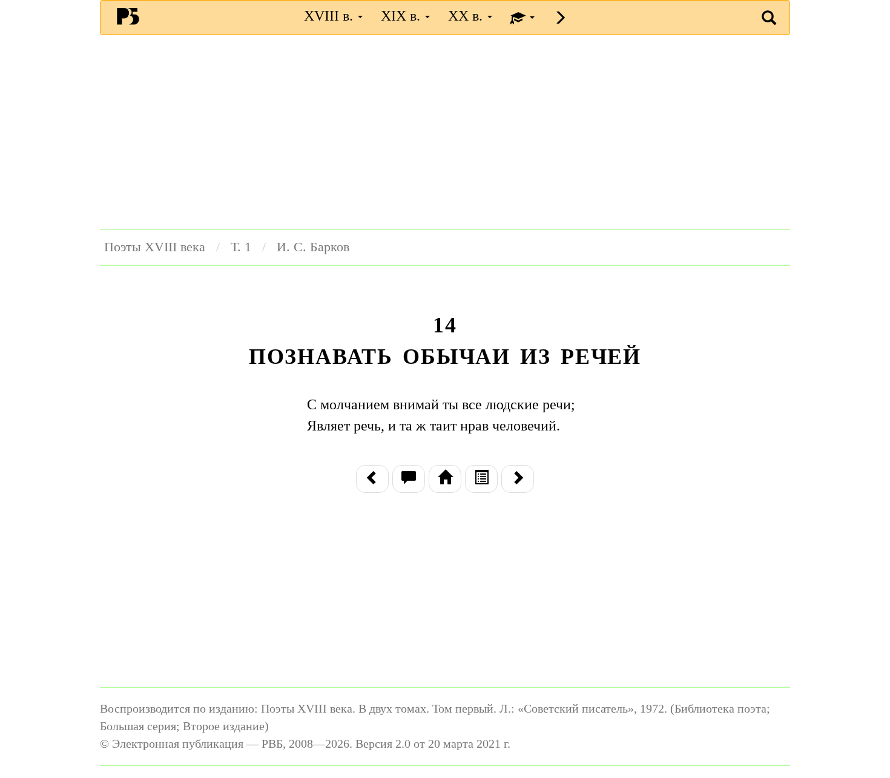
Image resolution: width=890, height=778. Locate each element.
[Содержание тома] (445, 479)
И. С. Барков (313, 247)
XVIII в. (330, 16)
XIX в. (402, 16)
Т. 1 (241, 247)
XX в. (467, 16)
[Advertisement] (445, 132)
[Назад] (372, 479)
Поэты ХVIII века (154, 247)
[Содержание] (481, 479)
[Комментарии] (408, 479)
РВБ (128, 16)
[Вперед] (517, 479)
